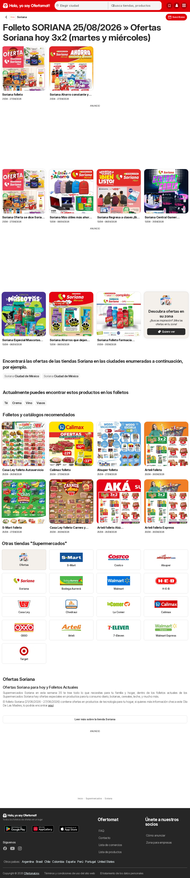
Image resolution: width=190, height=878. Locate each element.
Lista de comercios (110, 845)
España (70, 861)
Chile (47, 861)
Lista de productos (110, 852)
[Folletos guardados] (169, 5)
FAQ (101, 831)
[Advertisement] (95, 135)
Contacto (104, 838)
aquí (50, 705)
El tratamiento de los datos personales (121, 873)
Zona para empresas (159, 842)
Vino (29, 403)
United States (105, 861)
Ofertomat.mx (31, 873)
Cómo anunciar (155, 835)
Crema (16, 403)
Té (6, 403)
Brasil (39, 861)
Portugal (90, 861)
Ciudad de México (21, 376)
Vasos (41, 403)
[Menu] (184, 5)
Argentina (28, 861)
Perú (80, 861)
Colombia (58, 861)
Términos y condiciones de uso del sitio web (69, 873)
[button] (176, 5)
